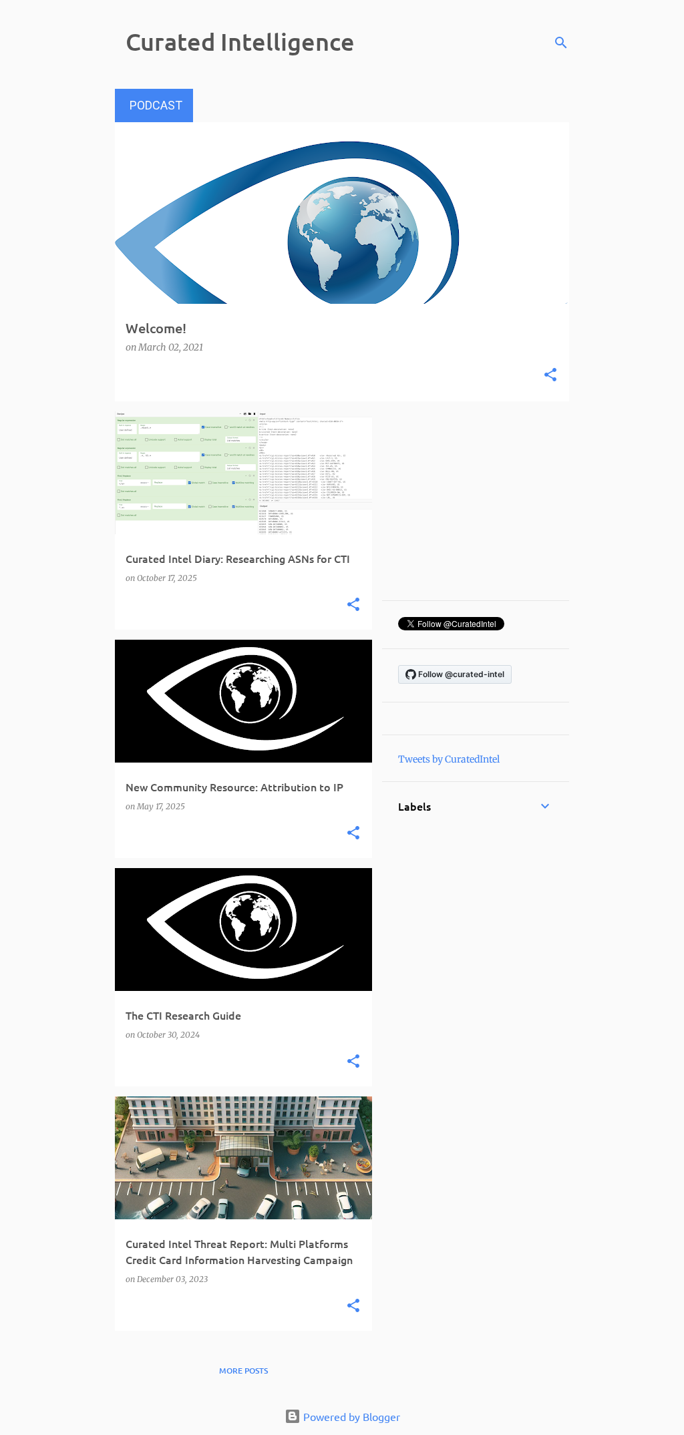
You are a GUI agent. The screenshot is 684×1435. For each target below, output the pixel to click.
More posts (243, 1370)
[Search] (561, 43)
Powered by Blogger (350, 1416)
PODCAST (156, 105)
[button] (550, 376)
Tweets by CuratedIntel (449, 759)
